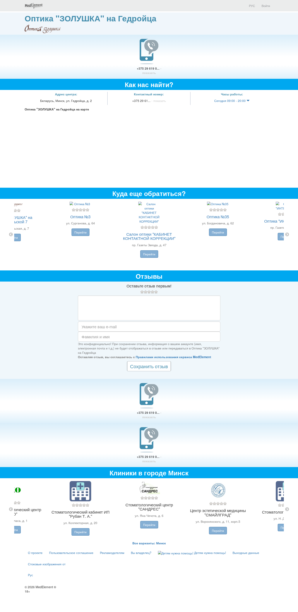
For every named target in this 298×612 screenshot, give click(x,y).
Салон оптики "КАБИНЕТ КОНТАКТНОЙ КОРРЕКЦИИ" (149, 236)
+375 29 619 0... (149, 70)
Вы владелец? (141, 552)
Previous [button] (11, 234)
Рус (30, 575)
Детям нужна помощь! (209, 552)
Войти (266, 5)
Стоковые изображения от (46, 564)
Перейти (80, 232)
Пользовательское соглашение (71, 552)
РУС (251, 5)
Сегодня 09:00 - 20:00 (230, 100)
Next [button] (287, 234)
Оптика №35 (218, 216)
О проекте (35, 552)
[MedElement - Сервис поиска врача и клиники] (33, 5)
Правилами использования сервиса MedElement (173, 357)
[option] (149, 234)
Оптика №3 (80, 216)
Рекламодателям (112, 552)
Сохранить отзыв (149, 366)
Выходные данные (246, 552)
